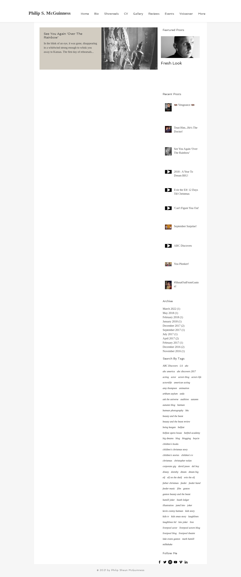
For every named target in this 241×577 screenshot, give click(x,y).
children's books (170, 444)
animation (184, 388)
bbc (187, 410)
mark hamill (188, 539)
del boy (195, 466)
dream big (193, 472)
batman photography (173, 410)
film (179, 488)
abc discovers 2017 (186, 371)
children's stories (171, 455)
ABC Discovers (170, 365)
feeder (184, 483)
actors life (196, 377)
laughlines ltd (169, 522)
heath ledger (183, 500)
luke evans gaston (171, 539)
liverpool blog (170, 533)
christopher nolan (183, 460)
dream (183, 472)
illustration (168, 505)
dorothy (174, 472)
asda (182, 393)
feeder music (169, 488)
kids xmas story (178, 516)
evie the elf (189, 477)
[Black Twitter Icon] (165, 562)
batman (181, 405)
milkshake (167, 544)
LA (181, 365)
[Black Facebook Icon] (160, 562)
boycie (196, 438)
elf (164, 477)
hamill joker (169, 500)
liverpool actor (170, 527)
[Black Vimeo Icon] (181, 562)
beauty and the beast (173, 416)
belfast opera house (172, 433)
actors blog (183, 377)
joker (189, 505)
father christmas (171, 483)
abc (186, 365)
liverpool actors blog (189, 527)
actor (173, 377)
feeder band (194, 483)
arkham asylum (170, 393)
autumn (194, 399)
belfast (181, 427)
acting (166, 377)
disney (166, 472)
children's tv (187, 455)
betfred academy (192, 433)
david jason (184, 466)
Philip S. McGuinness (50, 13)
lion (192, 522)
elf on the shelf (174, 477)
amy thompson (170, 388)
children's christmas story (175, 449)
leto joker (183, 522)
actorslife (167, 382)
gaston (186, 488)
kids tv (166, 516)
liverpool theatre (187, 533)
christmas (167, 460)
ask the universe (170, 399)
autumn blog (169, 405)
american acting (182, 382)
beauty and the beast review (176, 421)
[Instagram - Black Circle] (170, 562)
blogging (186, 438)
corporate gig (169, 466)
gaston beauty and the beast (176, 494)
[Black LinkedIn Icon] (186, 562)
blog (178, 438)
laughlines (193, 516)
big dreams (168, 438)
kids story (190, 511)
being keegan (169, 427)
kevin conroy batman (173, 511)
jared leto (180, 505)
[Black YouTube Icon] (175, 562)
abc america (169, 371)
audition (184, 399)
